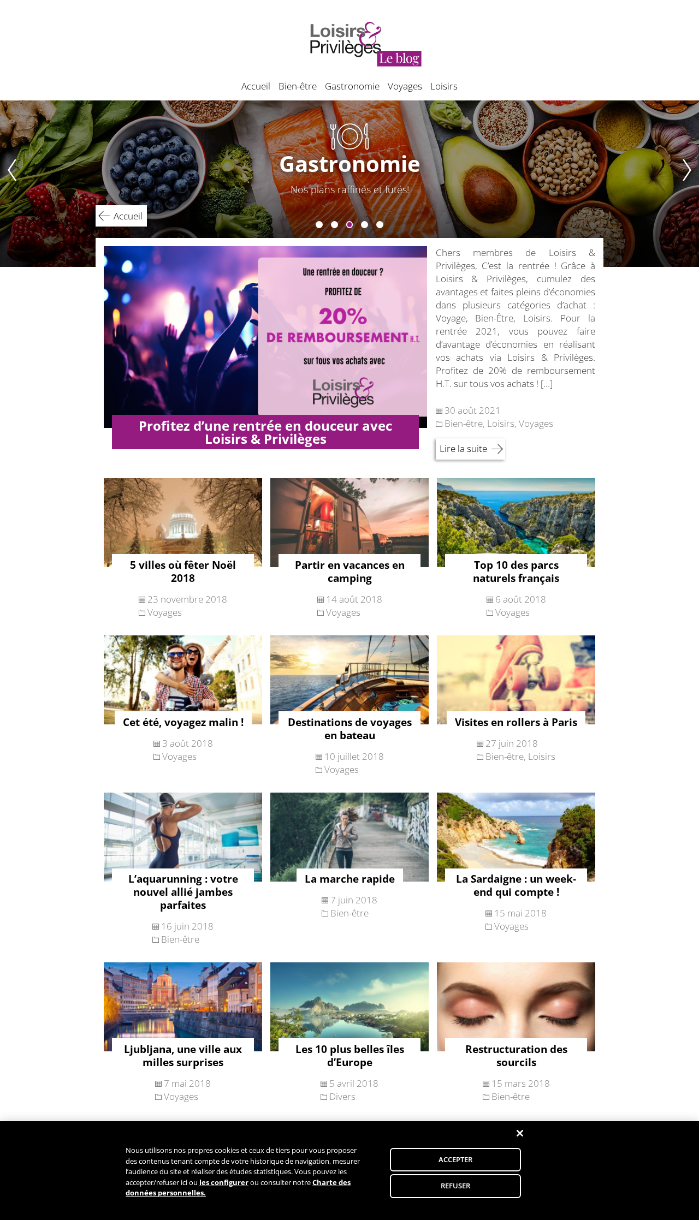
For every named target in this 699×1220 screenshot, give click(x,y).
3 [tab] (349, 224)
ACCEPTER (456, 1159)
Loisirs (444, 86)
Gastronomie (352, 86)
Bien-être (298, 86)
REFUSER (456, 1186)
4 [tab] (364, 224)
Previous (8, 183)
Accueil (255, 86)
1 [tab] (319, 224)
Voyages (405, 86)
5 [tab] (379, 224)
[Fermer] (520, 1133)
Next (690, 183)
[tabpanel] (349, 183)
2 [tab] (334, 224)
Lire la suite (463, 448)
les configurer (223, 1182)
